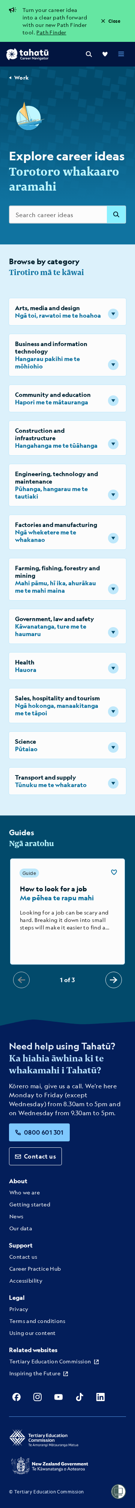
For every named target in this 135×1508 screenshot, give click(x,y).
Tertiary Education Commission (50, 1361)
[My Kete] (105, 54)
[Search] (89, 54)
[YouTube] (58, 1397)
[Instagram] (37, 1397)
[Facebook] (16, 1397)
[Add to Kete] (114, 872)
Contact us (40, 1156)
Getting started (29, 1204)
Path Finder (51, 32)
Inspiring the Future (34, 1373)
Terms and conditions (37, 1320)
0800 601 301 (44, 1132)
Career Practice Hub (35, 1268)
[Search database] (116, 214)
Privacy (18, 1308)
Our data (20, 1228)
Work (21, 77)
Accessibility (25, 1280)
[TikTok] (79, 1397)
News (16, 1216)
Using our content (32, 1332)
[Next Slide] (113, 980)
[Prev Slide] (21, 980)
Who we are (24, 1192)
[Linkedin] (100, 1397)
